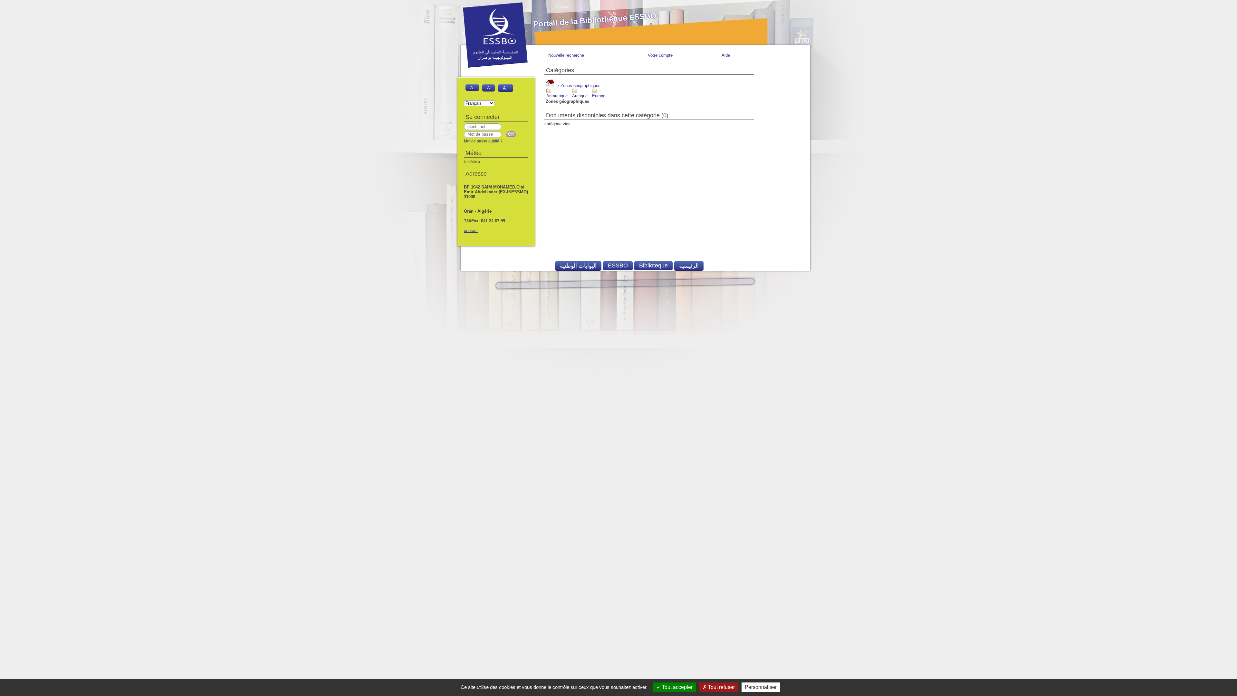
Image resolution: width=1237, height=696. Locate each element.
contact (471, 230)
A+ (505, 88)
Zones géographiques (580, 85)
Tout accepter (677, 687)
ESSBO (618, 265)
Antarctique (557, 95)
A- (472, 87)
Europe (598, 95)
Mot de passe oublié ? (483, 141)
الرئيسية (689, 266)
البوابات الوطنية (578, 266)
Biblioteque (653, 265)
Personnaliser (761, 687)
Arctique (580, 95)
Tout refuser (721, 687)
